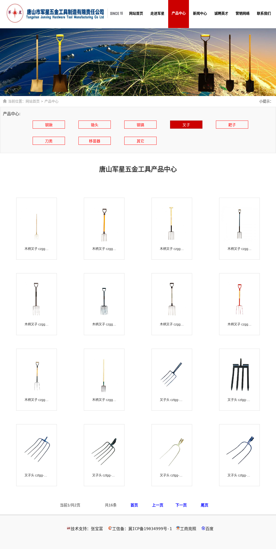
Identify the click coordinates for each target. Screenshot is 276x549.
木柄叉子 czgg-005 (239, 249)
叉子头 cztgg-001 (172, 400)
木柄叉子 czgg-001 (37, 249)
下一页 (181, 505)
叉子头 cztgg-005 (172, 475)
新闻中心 (200, 13)
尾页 (204, 505)
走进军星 (157, 13)
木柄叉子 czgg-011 (37, 400)
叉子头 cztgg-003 (37, 475)
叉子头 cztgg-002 (239, 400)
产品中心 (179, 13)
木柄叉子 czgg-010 (239, 324)
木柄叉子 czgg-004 (172, 249)
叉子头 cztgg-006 (239, 475)
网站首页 (136, 13)
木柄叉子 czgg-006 (37, 324)
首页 (134, 505)
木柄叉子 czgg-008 (172, 324)
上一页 (157, 505)
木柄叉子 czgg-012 (104, 400)
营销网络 (243, 13)
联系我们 (264, 13)
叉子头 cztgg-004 (104, 475)
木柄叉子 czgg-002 (104, 249)
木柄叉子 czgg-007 (104, 324)
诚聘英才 (221, 13)
